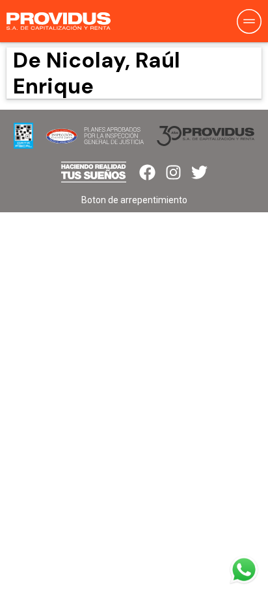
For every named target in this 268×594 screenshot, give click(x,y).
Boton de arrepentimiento (134, 200)
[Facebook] (147, 172)
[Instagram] (173, 172)
